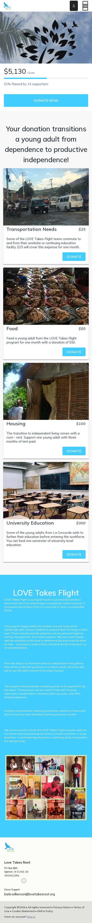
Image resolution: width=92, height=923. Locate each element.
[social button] (74, 6)
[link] (46, 256)
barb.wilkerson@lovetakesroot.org (29, 894)
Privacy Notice (62, 907)
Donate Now (46, 100)
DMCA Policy (45, 911)
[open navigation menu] (85, 6)
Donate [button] (74, 256)
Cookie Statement (23, 911)
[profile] (67, 6)
